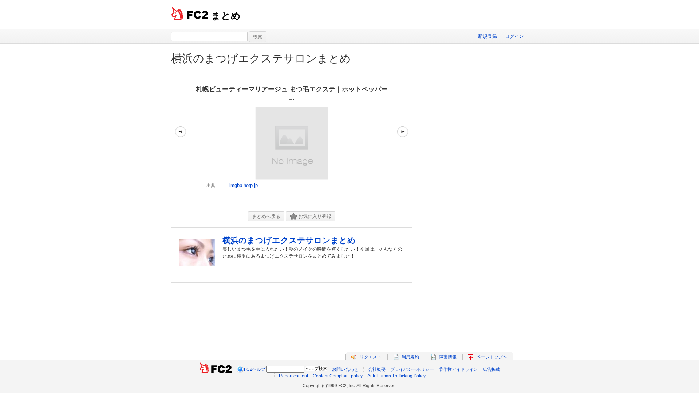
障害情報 (448, 357)
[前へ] (180, 138)
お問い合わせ (345, 369)
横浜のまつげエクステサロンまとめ (261, 58)
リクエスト (371, 357)
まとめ (226, 15)
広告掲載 (491, 369)
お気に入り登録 (314, 216)
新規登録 (487, 36)
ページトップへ (492, 357)
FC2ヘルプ (254, 369)
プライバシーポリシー (412, 369)
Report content (293, 375)
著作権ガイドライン (458, 369)
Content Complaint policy (338, 375)
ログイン (514, 36)
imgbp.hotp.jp (243, 185)
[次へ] (402, 138)
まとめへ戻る (266, 216)
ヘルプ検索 (316, 368)
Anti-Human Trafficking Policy (396, 375)
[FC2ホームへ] (215, 369)
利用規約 (410, 357)
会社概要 (377, 369)
